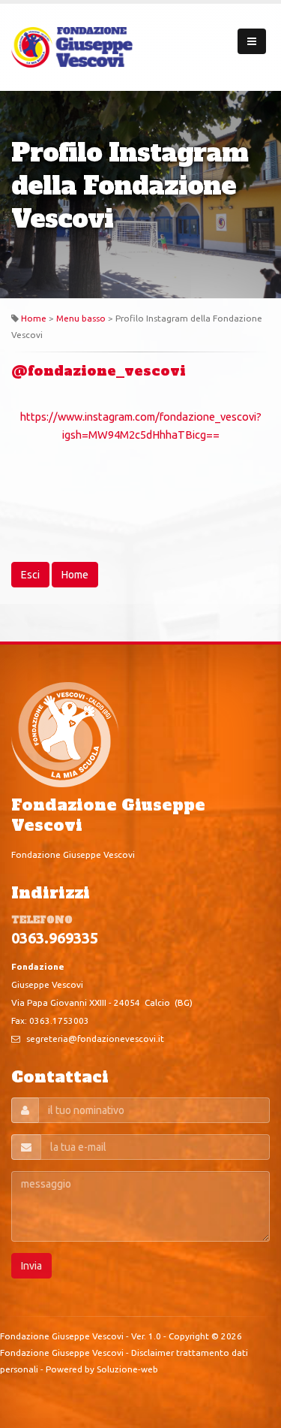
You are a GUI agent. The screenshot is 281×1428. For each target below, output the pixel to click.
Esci (30, 575)
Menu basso (81, 318)
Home (33, 318)
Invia (31, 1266)
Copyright (189, 1336)
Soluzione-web (127, 1369)
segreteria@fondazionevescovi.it (95, 1038)
